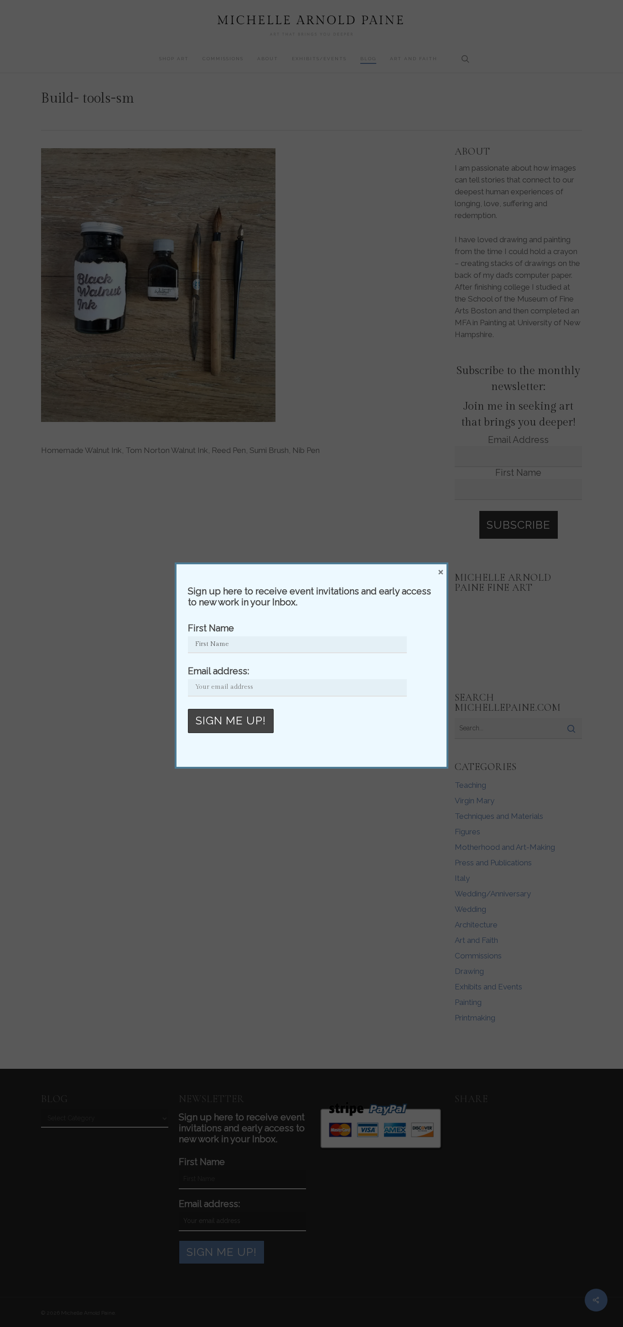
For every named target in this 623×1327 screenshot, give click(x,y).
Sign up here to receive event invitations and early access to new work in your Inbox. (309, 597)
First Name (211, 628)
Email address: (218, 671)
